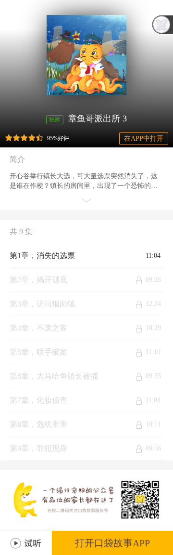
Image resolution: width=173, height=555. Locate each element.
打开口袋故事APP (112, 543)
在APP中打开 (143, 138)
